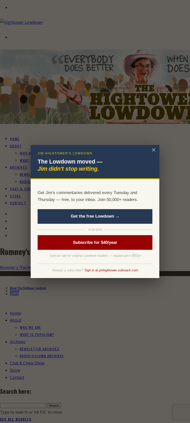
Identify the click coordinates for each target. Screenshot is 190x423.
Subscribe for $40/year (95, 242)
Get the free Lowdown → (95, 216)
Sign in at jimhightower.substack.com (111, 270)
